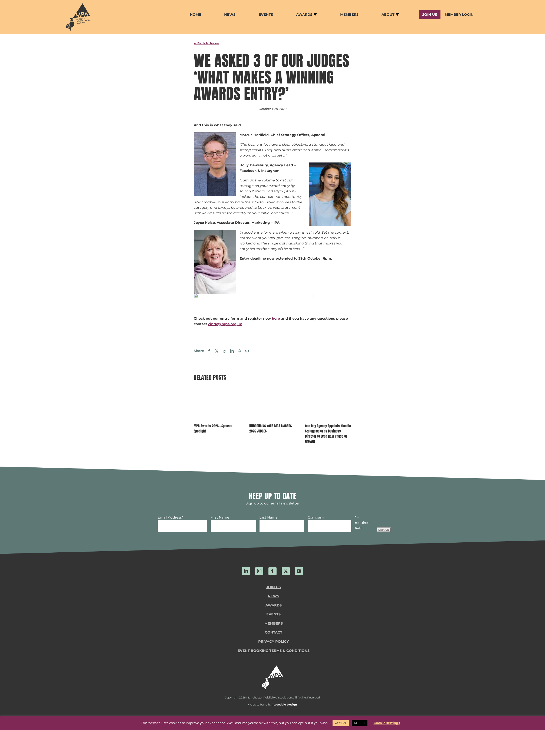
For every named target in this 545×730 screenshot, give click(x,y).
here (276, 318)
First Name (220, 517)
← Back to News (206, 43)
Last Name (268, 517)
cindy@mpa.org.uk (225, 324)
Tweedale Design (284, 704)
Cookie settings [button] (387, 723)
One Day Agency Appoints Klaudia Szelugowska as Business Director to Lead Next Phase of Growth (328, 433)
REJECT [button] (359, 723)
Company (316, 517)
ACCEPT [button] (340, 723)
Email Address (170, 517)
